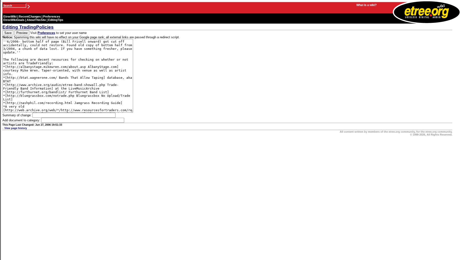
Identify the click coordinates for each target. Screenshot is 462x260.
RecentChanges (30, 16)
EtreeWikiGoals (14, 20)
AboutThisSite (36, 20)
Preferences (51, 16)
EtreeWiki (10, 16)
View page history (15, 128)
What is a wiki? (366, 5)
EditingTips (55, 20)
